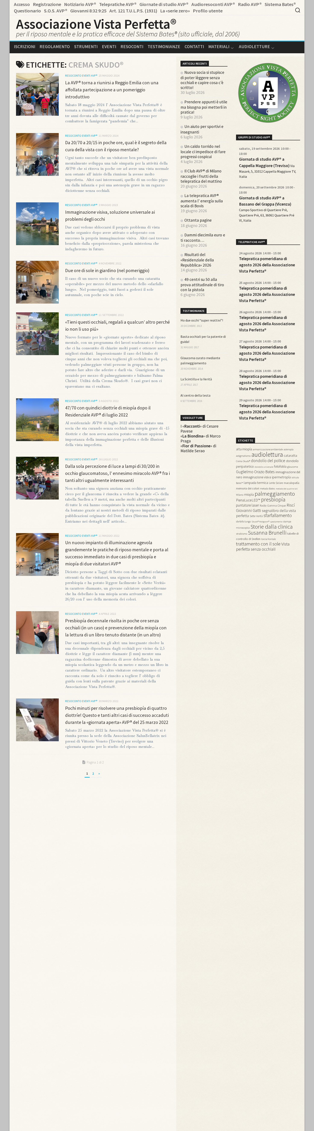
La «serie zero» (175, 11)
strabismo (241, 533)
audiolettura (267, 454)
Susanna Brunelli (267, 532)
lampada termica (256, 482)
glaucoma (292, 466)
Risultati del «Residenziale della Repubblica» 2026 (197, 259)
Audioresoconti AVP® (213, 4)
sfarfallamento (278, 515)
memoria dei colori (247, 488)
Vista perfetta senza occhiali (263, 546)
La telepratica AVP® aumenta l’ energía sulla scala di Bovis (201, 200)
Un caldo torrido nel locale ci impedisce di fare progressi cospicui (203, 151)
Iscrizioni (24, 46)
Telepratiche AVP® (117, 4)
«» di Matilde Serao (198, 448)
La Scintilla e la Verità (196, 379)
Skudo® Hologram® (260, 521)
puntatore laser (247, 505)
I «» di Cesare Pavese (199, 429)
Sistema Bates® (280, 4)
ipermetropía (281, 477)
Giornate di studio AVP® (163, 4)
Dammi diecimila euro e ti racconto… (202, 237)
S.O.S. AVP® (55, 11)
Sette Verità (256, 516)
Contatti (194, 46)
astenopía (288, 449)
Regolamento (55, 46)
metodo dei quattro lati (287, 488)
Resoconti (131, 46)
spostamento (276, 521)
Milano (239, 494)
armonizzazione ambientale (268, 449)
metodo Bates (267, 488)
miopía (249, 494)
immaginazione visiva (257, 477)
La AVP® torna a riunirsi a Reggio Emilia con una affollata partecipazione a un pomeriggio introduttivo (111, 90)
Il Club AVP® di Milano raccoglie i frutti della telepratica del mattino (201, 176)
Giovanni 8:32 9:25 (88, 11)
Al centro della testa (195, 395)
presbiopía (273, 499)
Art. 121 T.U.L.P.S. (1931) (133, 11)
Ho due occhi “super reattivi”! (201, 320)
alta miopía (244, 449)
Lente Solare (276, 483)
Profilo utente (208, 11)
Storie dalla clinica (272, 526)
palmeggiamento (275, 493)
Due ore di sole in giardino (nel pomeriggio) (107, 270)
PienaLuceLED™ (248, 500)
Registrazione (47, 4)
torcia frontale (268, 539)
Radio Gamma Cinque (273, 505)
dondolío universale (264, 466)
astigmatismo (243, 455)
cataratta (290, 455)
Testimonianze (164, 46)
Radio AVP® (250, 4)
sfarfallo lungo (243, 521)
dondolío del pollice (268, 460)
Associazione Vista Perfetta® (96, 24)
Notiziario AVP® (80, 4)
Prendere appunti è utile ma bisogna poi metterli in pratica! (203, 107)
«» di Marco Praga (200, 438)
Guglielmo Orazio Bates (255, 471)
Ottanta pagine (198, 220)
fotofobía (280, 466)
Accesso (22, 4)
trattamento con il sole (258, 544)
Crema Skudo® (243, 461)
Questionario (27, 11)
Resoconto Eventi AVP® (81, 75)
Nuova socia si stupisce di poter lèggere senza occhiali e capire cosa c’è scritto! (202, 80)
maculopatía (291, 483)
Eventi (109, 46)
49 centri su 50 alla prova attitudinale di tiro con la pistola (202, 284)
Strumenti (86, 46)
